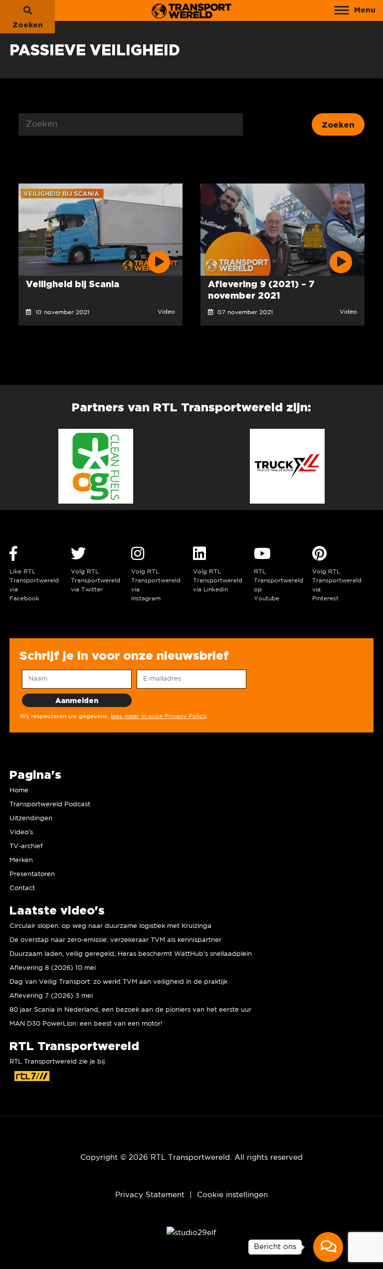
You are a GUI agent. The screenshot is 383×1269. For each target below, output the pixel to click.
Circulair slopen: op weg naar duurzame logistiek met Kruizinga (110, 926)
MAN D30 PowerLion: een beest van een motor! (86, 1024)
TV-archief (26, 846)
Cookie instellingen (232, 1195)
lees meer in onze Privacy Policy (158, 716)
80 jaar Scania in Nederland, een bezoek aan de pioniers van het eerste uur (130, 1010)
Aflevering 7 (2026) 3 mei (51, 996)
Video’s (21, 832)
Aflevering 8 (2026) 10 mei (52, 968)
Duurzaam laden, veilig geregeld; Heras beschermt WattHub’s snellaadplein (130, 954)
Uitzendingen (30, 818)
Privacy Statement (150, 1195)
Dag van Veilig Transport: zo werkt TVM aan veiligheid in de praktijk (118, 982)
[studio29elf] (191, 1232)
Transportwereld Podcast (49, 804)
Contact (22, 888)
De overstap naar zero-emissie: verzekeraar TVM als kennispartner (115, 940)
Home (18, 790)
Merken (21, 860)
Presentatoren (32, 874)
